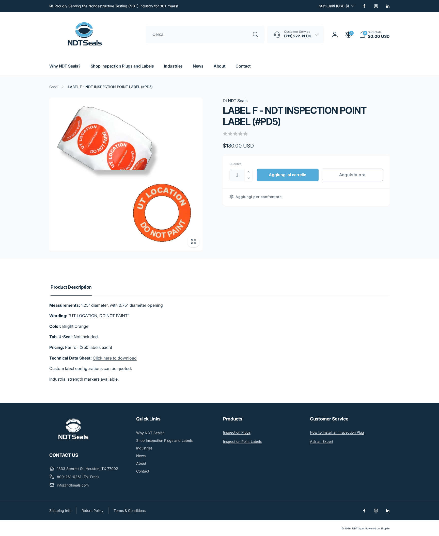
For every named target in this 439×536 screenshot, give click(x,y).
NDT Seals (235, 100)
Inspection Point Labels (242, 441)
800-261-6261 (69, 477)
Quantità (235, 164)
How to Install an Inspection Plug (337, 432)
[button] (374, 34)
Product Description (71, 287)
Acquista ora (352, 174)
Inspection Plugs (236, 432)
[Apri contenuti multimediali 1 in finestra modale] (125, 174)
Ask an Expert (321, 441)
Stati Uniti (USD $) (334, 6)
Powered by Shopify (377, 528)
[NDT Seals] (73, 441)
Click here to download (115, 358)
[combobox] (205, 34)
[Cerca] (255, 34)
